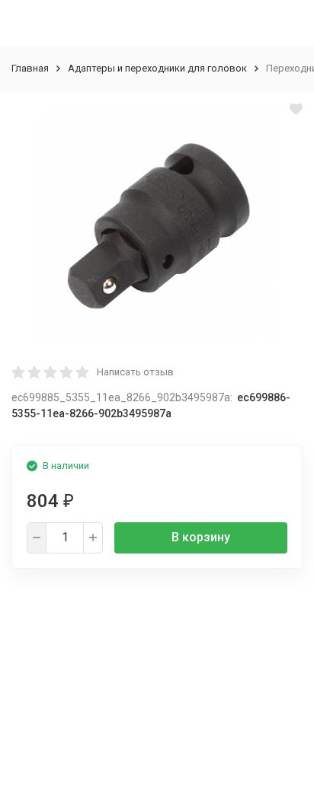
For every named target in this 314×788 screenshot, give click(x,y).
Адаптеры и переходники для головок (157, 68)
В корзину (200, 537)
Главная (30, 68)
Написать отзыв (135, 372)
